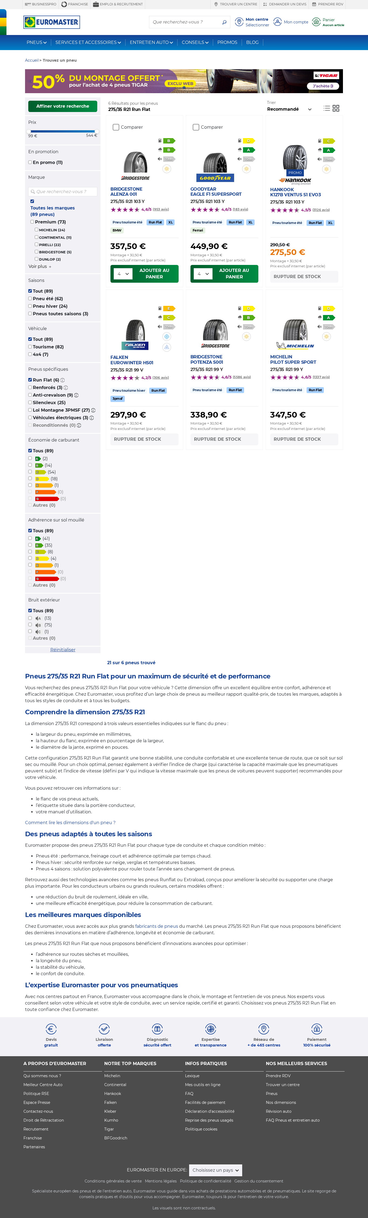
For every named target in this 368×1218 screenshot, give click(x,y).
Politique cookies (201, 1129)
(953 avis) (161, 209)
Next (339, 81)
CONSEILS (193, 42)
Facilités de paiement (205, 1102)
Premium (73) (50, 222)
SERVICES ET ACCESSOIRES (86, 42)
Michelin (112, 1075)
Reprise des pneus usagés (209, 1120)
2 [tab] (176, 87)
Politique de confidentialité (205, 1181)
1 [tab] (168, 87)
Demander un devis (287, 4)
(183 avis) (240, 209)
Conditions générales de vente (113, 1181)
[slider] (28, 131)
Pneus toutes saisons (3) (60, 313)
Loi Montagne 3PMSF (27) (61, 410)
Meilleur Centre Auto (43, 1084)
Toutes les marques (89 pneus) (52, 211)
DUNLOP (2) (50, 259)
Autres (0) (44, 505)
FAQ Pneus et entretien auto (293, 1120)
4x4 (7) (40, 354)
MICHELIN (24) (52, 230)
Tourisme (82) (48, 346)
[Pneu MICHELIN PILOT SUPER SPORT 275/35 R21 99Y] (295, 324)
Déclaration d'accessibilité (209, 1111)
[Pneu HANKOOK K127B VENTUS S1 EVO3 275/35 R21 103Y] (295, 153)
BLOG (252, 42)
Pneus (271, 1093)
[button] (62, 380)
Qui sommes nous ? (42, 1075)
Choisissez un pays (213, 1170)
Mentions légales (161, 1181)
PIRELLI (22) (50, 245)
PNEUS (34, 42)
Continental (115, 1084)
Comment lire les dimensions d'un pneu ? (70, 822)
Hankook (112, 1093)
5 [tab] (200, 87)
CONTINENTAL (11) (55, 238)
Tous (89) (43, 450)
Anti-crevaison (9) (53, 395)
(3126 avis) (321, 210)
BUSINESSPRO (43, 4)
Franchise (77, 4)
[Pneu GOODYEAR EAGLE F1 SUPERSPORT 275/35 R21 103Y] (215, 156)
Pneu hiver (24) (50, 306)
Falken (110, 1102)
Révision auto (278, 1111)
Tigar (109, 1129)
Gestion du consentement (258, 1181)
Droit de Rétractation (43, 1120)
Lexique (192, 1075)
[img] (93, 192)
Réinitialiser (62, 649)
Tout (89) (43, 291)
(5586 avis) (242, 377)
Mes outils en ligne (202, 1084)
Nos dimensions (281, 1102)
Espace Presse (36, 1102)
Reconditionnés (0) (54, 425)
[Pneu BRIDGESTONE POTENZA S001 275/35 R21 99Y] (215, 324)
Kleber (110, 1111)
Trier (271, 102)
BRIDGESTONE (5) (55, 252)
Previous (29, 81)
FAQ (189, 1093)
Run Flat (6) (46, 380)
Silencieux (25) (49, 402)
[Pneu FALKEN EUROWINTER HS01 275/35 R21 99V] (135, 324)
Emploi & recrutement (121, 4)
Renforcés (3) (48, 387)
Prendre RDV (330, 4)
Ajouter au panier (154, 273)
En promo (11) (48, 162)
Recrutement (35, 1129)
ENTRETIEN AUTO (149, 42)
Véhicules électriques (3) (60, 417)
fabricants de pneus (156, 926)
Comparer (132, 127)
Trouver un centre (238, 4)
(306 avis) (160, 378)
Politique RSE (36, 1093)
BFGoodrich (115, 1138)
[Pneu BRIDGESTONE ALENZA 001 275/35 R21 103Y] (135, 156)
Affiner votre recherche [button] (62, 106)
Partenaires (34, 1146)
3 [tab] (184, 87)
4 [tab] (192, 87)
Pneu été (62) (48, 298)
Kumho (111, 1120)
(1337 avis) (321, 377)
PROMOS (227, 42)
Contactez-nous (38, 1111)
